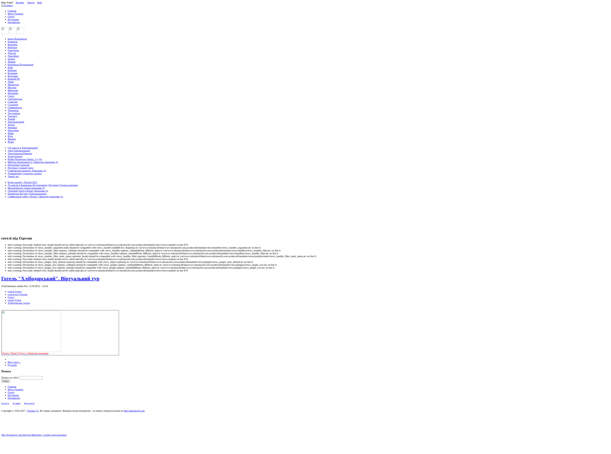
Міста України (15, 13)
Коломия (12, 73)
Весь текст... (14, 362)
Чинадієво (13, 130)
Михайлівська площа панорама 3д (26, 188)
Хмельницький (16, 122)
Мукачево (13, 93)
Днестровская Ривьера (20, 153)
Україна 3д (33, 410)
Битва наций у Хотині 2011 (22, 182)
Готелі (11, 16)
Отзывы (16, 403)
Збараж (11, 61)
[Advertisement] (15, 217)
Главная (12, 11)
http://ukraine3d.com (134, 410)
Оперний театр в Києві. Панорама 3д (28, 191)
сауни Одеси (14, 300)
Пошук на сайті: (10, 377)
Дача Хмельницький (19, 150)
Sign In (31, 2)
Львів (11, 81)
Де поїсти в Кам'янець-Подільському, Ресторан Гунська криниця (43, 185)
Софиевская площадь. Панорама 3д (27, 170)
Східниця (13, 104)
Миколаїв (13, 90)
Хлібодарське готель (19, 303)
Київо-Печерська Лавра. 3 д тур (25, 159)
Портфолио (14, 22)
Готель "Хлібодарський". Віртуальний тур (50, 278)
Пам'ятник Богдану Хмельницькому (27, 193)
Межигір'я (13, 84)
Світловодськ (15, 99)
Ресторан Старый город (20, 167)
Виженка (13, 44)
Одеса (11, 96)
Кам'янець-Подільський (20, 64)
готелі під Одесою (17, 294)
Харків (11, 119)
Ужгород (12, 116)
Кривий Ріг (14, 79)
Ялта (10, 136)
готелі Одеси (15, 291)
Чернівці (12, 127)
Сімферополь (15, 107)
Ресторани (13, 19)
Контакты (29, 403)
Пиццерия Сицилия (18, 165)
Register (20, 2)
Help (39, 2)
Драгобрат (13, 56)
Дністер (12, 53)
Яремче (12, 139)
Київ (10, 67)
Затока (11, 59)
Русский (12, 365)
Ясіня (11, 142)
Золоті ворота (15, 156)
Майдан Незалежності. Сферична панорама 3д (33, 162)
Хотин (11, 124)
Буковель (13, 41)
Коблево (12, 70)
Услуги (5, 403)
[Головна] (7, 5)
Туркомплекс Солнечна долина (25, 173)
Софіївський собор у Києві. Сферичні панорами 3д (35, 196)
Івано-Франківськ (17, 39)
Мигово (12, 87)
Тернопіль (13, 110)
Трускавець (14, 113)
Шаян (11, 133)
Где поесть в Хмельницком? (23, 147)
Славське (13, 102)
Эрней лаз (13, 176)
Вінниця (12, 47)
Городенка (13, 50)
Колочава (13, 76)
